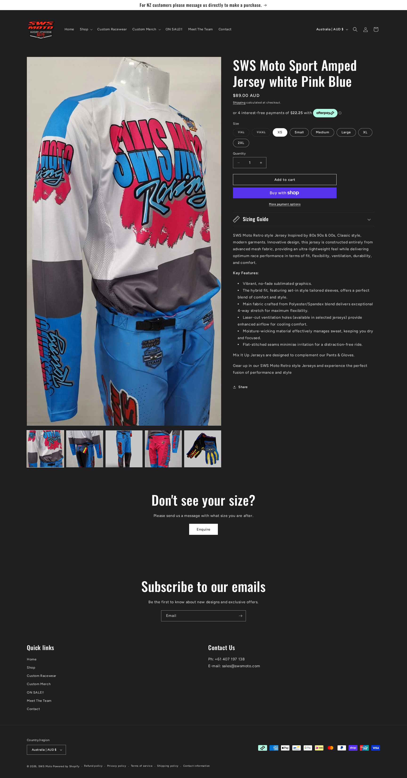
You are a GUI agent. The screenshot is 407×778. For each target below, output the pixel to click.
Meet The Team (39, 701)
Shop (31, 668)
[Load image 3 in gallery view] (124, 448)
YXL (243, 133)
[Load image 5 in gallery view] (202, 448)
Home (32, 659)
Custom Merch (39, 684)
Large (346, 132)
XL (365, 132)
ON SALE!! (35, 693)
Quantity (239, 153)
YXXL (264, 133)
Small (299, 132)
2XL (241, 143)
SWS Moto (45, 766)
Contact (33, 709)
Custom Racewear (41, 676)
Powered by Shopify (66, 766)
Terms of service (142, 765)
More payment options (285, 204)
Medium (322, 132)
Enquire (203, 529)
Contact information (196, 765)
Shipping (239, 102)
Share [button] (243, 387)
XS (280, 132)
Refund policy (93, 765)
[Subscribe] (240, 615)
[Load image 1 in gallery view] (45, 448)
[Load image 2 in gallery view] (84, 448)
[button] (85, 29)
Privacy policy (116, 765)
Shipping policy (168, 765)
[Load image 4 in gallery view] (163, 448)
